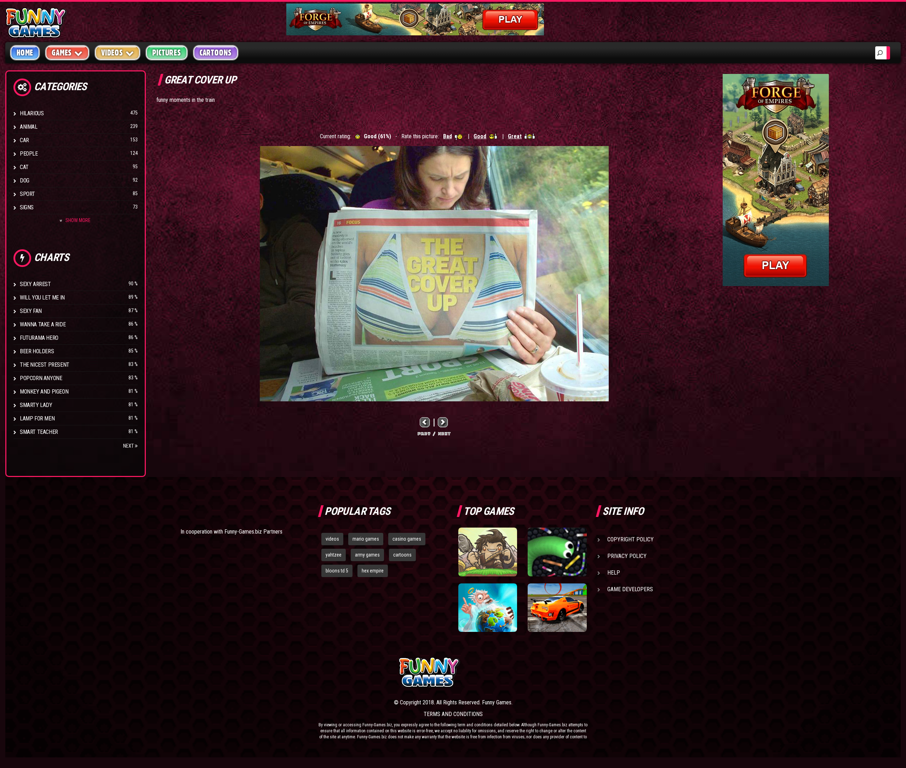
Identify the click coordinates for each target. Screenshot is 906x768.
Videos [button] (112, 53)
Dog (24, 180)
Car (24, 140)
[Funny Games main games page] (562, 672)
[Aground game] (487, 552)
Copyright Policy (630, 539)
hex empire (373, 571)
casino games (406, 539)
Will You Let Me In (42, 297)
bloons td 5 (337, 571)
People (29, 153)
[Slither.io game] (557, 552)
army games (367, 555)
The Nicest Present (44, 364)
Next (129, 446)
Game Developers (630, 589)
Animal (29, 126)
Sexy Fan (31, 311)
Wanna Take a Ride (42, 324)
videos (332, 539)
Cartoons (216, 53)
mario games (365, 539)
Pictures (166, 53)
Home (25, 53)
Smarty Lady (36, 405)
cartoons (402, 555)
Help (613, 572)
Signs (27, 207)
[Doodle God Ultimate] (487, 607)
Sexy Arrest (35, 284)
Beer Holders (37, 351)
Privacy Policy (627, 556)
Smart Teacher (39, 432)
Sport (27, 194)
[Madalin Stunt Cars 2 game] (557, 607)
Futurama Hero (39, 337)
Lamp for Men (37, 418)
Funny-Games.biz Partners (253, 531)
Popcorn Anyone (41, 378)
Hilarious (32, 113)
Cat (24, 167)
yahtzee (334, 555)
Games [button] (62, 53)
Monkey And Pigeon (44, 391)
